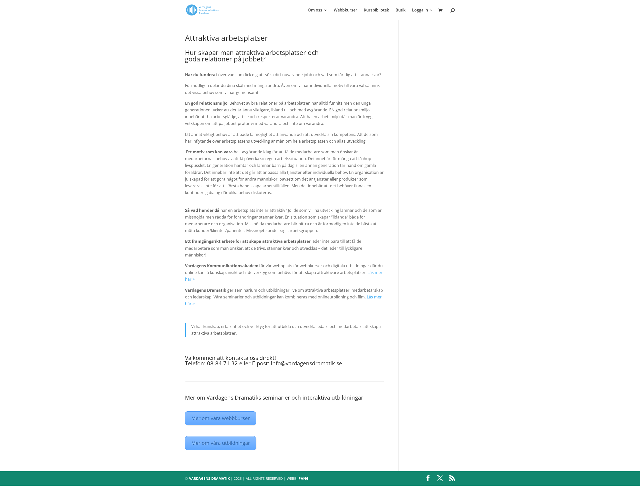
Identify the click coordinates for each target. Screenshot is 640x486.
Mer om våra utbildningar (220, 443)
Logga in (420, 10)
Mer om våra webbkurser (220, 418)
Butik (401, 10)
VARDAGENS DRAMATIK (209, 478)
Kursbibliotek (376, 10)
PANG (303, 478)
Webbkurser (345, 10)
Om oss (315, 10)
